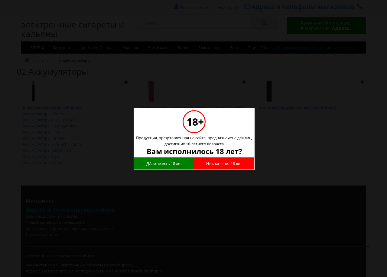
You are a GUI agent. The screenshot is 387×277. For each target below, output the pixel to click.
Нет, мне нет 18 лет (224, 163)
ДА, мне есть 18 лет (164, 163)
